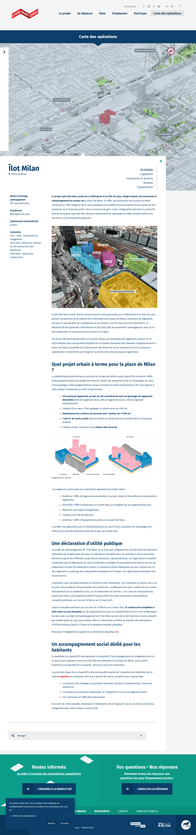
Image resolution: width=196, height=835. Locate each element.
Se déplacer (85, 13)
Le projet (65, 13)
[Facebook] (143, 6)
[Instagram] (153, 6)
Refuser (51, 823)
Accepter (65, 823)
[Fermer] (160, 161)
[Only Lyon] (186, 825)
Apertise (64, 676)
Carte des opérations (167, 13)
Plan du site (87, 828)
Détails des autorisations (24, 816)
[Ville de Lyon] (164, 825)
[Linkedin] (148, 6)
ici (117, 631)
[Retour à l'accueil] (25, 14)
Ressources (102, 811)
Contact (123, 811)
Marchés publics (147, 811)
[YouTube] (158, 6)
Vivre (102, 13)
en (167, 6)
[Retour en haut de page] (141, 735)
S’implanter (119, 13)
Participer (140, 13)
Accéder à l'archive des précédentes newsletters (49, 774)
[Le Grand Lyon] (138, 825)
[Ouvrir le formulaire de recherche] (180, 6)
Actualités (130, 6)
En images (80, 811)
